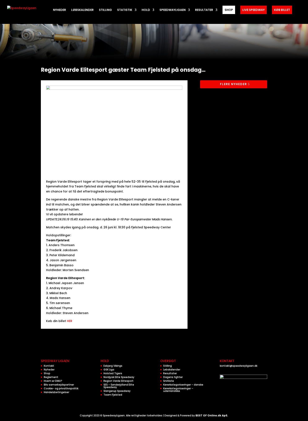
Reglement (51, 377)
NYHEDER (59, 10)
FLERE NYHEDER (233, 84)
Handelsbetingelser (56, 392)
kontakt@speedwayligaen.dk (238, 366)
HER (69, 321)
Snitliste (168, 381)
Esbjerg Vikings (113, 366)
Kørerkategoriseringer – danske (183, 384)
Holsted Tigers (113, 373)
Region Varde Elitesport (118, 381)
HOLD (146, 10)
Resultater (170, 373)
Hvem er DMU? (53, 381)
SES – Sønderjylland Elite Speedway (119, 386)
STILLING (105, 10)
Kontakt (49, 366)
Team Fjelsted (113, 394)
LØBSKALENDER (82, 10)
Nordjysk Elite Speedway (119, 377)
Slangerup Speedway (117, 391)
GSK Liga (109, 369)
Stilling (167, 366)
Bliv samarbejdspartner (59, 384)
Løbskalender (171, 369)
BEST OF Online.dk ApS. (211, 415)
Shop (47, 373)
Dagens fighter (173, 377)
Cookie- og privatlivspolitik (61, 388)
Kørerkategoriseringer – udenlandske (178, 390)
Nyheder (49, 369)
